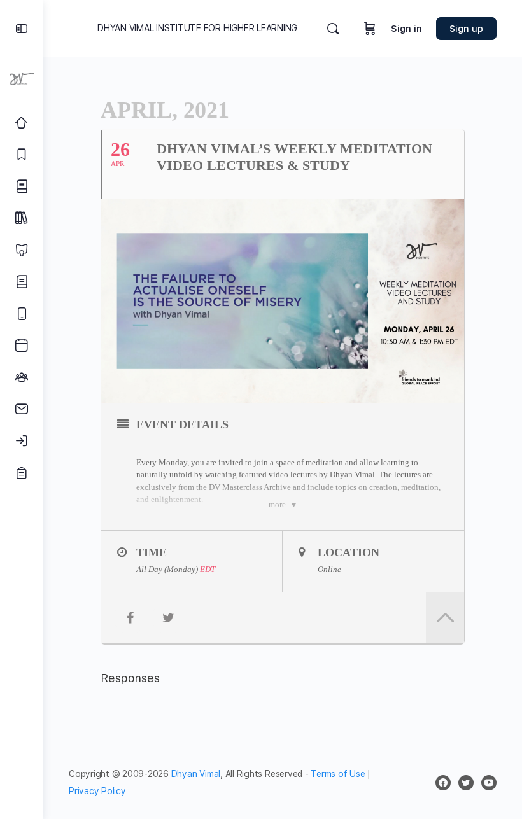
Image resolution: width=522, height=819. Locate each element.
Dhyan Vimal (195, 774)
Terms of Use (338, 774)
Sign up (466, 29)
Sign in (406, 29)
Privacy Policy (97, 791)
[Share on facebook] (130, 618)
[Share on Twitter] (168, 618)
